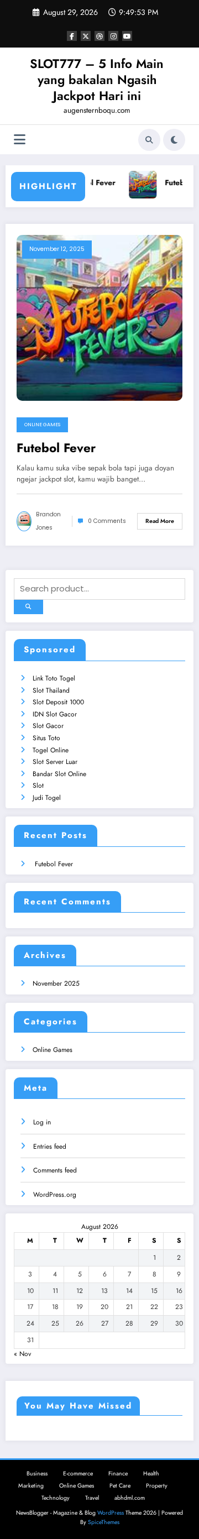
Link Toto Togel (54, 678)
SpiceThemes (103, 1522)
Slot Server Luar (55, 762)
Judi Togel (47, 798)
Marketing (31, 1486)
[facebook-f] (72, 36)
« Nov (22, 1354)
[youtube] (127, 36)
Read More (159, 521)
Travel (92, 1498)
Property (156, 1486)
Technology (55, 1498)
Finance (118, 1473)
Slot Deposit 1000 (58, 702)
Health (151, 1473)
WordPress (110, 1513)
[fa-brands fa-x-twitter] (86, 36)
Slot (38, 786)
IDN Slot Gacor (55, 714)
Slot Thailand (51, 690)
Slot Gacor (48, 726)
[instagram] (113, 36)
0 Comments (107, 521)
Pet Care (119, 1486)
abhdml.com (129, 1498)
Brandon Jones (48, 521)
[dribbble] (99, 36)
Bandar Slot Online (59, 774)
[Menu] (19, 139)
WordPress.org (54, 1195)
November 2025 (56, 983)
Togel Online (51, 750)
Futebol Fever (91, 182)
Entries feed (49, 1146)
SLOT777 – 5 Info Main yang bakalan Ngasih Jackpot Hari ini (97, 80)
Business (37, 1473)
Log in (42, 1122)
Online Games (42, 424)
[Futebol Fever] (99, 317)
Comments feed (55, 1170)
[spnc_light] (174, 140)
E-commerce (78, 1473)
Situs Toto (46, 738)
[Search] (149, 140)
